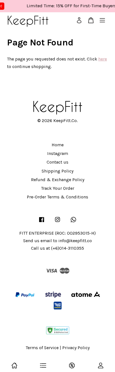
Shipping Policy (57, 171)
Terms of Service (42, 347)
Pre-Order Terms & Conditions (57, 197)
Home (58, 144)
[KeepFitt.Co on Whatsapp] (73, 222)
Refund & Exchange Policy (57, 179)
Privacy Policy (76, 347)
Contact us (57, 162)
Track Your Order (57, 188)
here (102, 59)
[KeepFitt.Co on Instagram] (57, 222)
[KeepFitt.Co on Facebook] (41, 222)
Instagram (57, 153)
